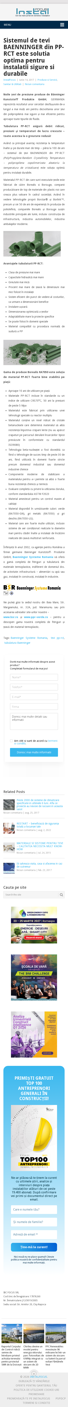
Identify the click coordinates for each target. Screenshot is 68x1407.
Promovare (36, 1394)
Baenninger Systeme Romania (29, 637)
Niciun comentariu (34, 84)
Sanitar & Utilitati (12, 84)
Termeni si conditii (36, 1402)
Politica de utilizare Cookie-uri (36, 1389)
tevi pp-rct (57, 637)
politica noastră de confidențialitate (30, 1259)
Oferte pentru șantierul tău (36, 1385)
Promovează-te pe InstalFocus (28, 1398)
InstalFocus (34, 11)
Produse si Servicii (47, 79)
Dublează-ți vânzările (34, 1381)
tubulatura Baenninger (17, 642)
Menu (7, 24)
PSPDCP (61, 1398)
